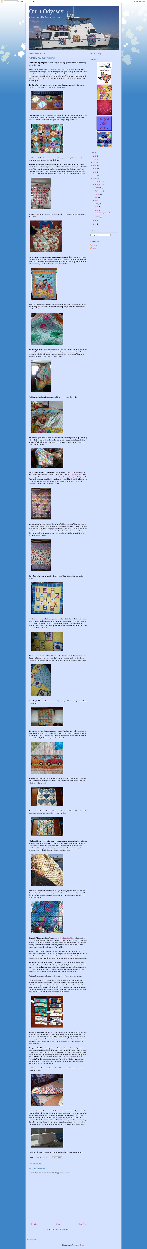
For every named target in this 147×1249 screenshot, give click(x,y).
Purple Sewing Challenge (67, 477)
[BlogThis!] (55, 1157)
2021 (94, 162)
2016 (94, 178)
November (98, 184)
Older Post (82, 1224)
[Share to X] (57, 1157)
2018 (94, 172)
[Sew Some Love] (104, 114)
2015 (94, 221)
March (97, 210)
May (96, 204)
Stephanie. (36, 309)
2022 (94, 159)
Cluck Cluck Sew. (76, 474)
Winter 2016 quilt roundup (102, 213)
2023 (94, 156)
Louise (94, 245)
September (98, 191)
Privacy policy (31, 1239)
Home (58, 1224)
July (96, 197)
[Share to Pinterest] (61, 1157)
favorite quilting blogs (67, 938)
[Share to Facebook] (59, 1157)
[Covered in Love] (104, 83)
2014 (94, 224)
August (97, 194)
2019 (94, 169)
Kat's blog (32, 120)
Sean (94, 248)
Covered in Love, (55, 69)
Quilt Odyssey (46, 11)
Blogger (82, 1245)
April (96, 207)
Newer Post (34, 1224)
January (97, 217)
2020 (94, 165)
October (97, 188)
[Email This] (53, 1157)
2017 (94, 175)
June (96, 200)
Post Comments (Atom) (62, 1229)
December (98, 181)
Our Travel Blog (95, 53)
